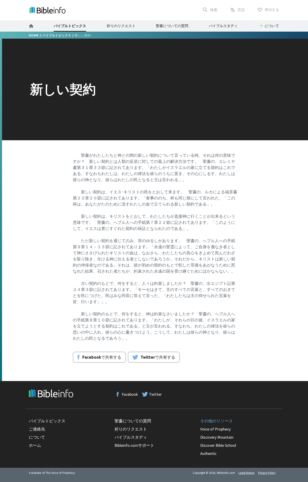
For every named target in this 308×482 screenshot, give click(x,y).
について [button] (272, 25)
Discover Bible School (218, 445)
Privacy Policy (267, 473)
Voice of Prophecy (215, 429)
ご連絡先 (37, 429)
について (37, 437)
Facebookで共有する (101, 357)
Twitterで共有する (157, 357)
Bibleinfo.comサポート (134, 445)
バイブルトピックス (70, 25)
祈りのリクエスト (121, 25)
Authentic (208, 453)
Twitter (155, 394)
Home (34, 35)
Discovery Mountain (216, 437)
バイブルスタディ (223, 25)
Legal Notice (247, 473)
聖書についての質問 (172, 25)
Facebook (130, 394)
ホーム (35, 445)
